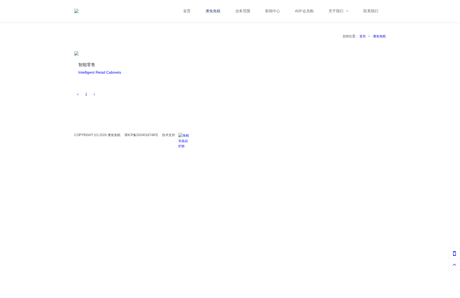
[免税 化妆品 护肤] (185, 135)
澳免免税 (379, 36)
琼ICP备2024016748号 (141, 135)
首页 (362, 36)
